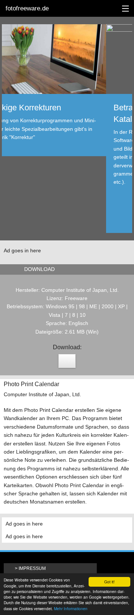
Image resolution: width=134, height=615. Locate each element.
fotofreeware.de (27, 8)
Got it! (109, 581)
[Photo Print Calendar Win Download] (67, 361)
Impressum (32, 568)
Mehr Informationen (70, 608)
